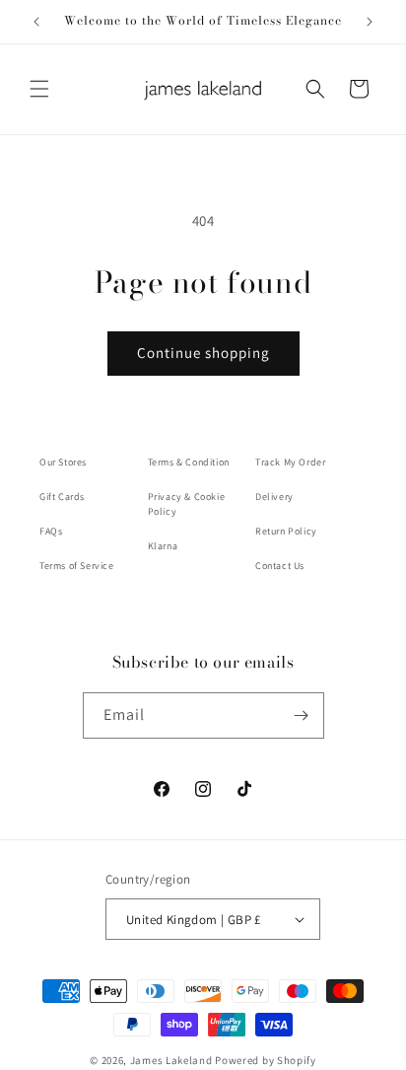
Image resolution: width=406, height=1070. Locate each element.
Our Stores (63, 462)
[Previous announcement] (36, 21)
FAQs (50, 531)
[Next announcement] (369, 21)
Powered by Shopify (265, 1060)
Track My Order (290, 462)
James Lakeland (171, 1060)
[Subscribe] (301, 715)
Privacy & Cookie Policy (187, 504)
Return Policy (286, 531)
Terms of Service (76, 565)
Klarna (163, 545)
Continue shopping (203, 352)
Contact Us (279, 565)
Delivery (274, 496)
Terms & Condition (189, 462)
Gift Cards (62, 496)
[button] (39, 88)
